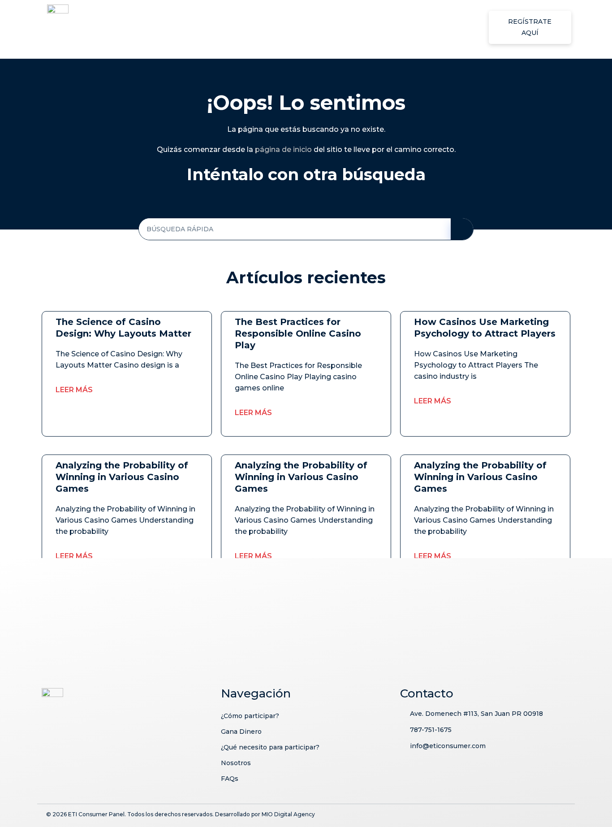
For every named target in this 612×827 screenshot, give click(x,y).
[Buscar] (462, 229)
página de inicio (283, 149)
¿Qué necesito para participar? (338, 27)
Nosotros (420, 27)
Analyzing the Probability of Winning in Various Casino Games (122, 477)
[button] (530, 27)
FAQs (456, 27)
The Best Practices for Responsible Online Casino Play (298, 333)
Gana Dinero (251, 27)
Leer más (74, 389)
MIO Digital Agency (288, 814)
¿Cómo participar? (186, 27)
